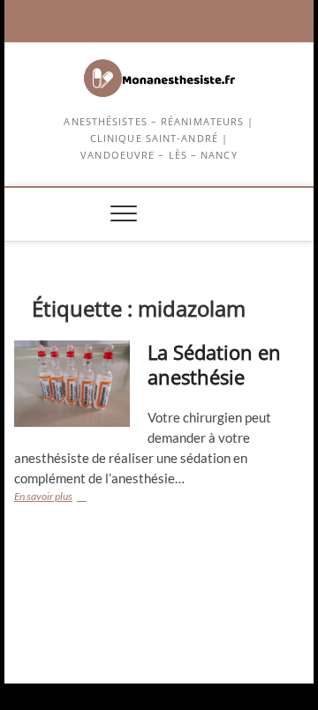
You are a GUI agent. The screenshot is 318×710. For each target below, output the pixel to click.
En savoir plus (66, 498)
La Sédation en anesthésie (214, 364)
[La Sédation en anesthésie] (72, 383)
